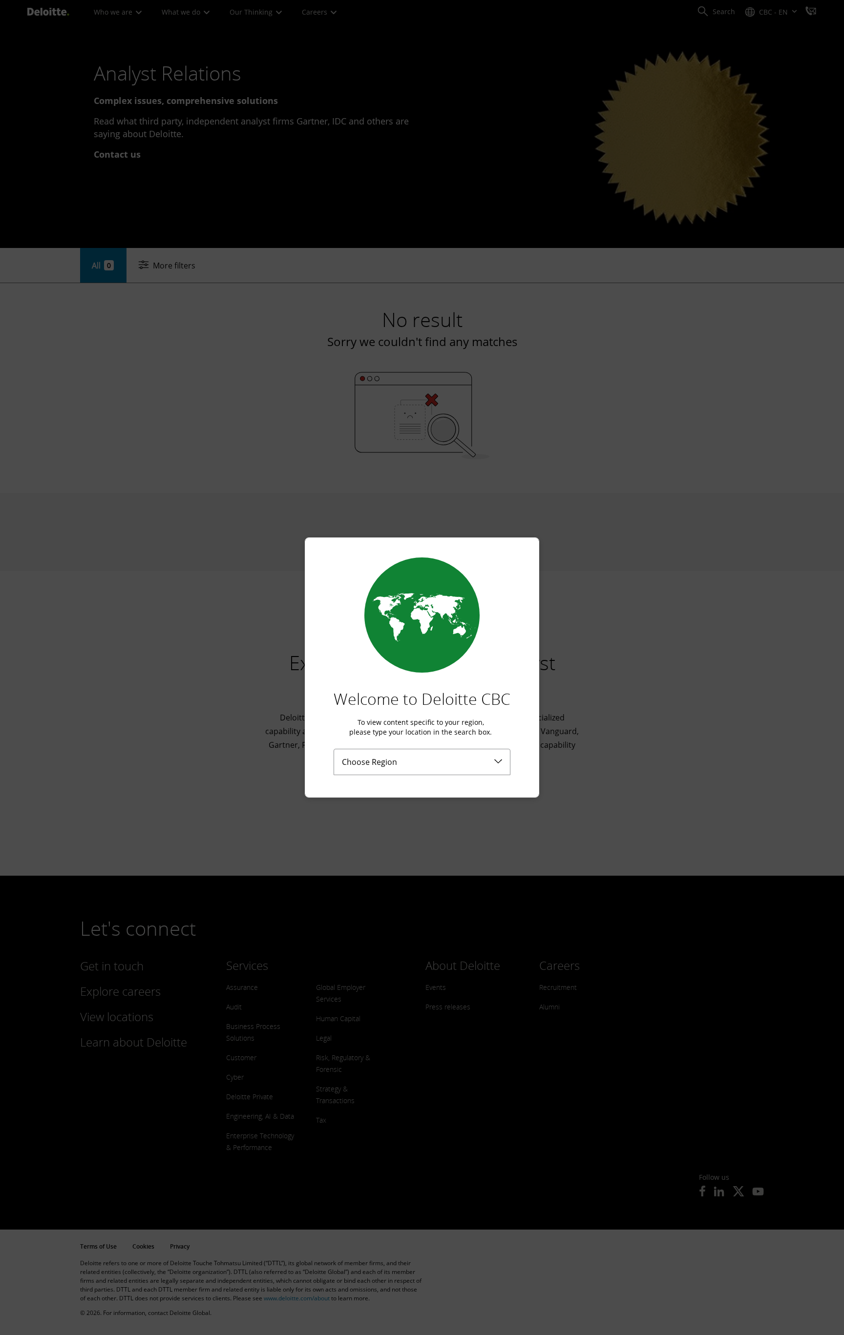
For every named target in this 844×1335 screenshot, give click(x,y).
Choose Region (369, 762)
